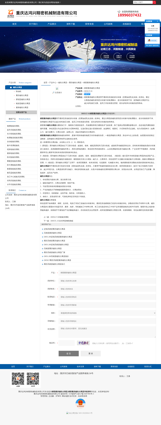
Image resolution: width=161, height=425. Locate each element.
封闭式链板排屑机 (14, 181)
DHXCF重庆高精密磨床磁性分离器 (57, 260)
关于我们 (33, 24)
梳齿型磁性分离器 (23, 103)
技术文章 (80, 367)
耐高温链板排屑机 (14, 173)
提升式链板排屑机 (14, 130)
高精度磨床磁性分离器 (53, 233)
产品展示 (52, 24)
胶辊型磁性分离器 (23, 99)
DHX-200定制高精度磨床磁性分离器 (58, 237)
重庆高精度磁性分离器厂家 (54, 252)
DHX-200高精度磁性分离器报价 (56, 256)
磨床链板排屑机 (13, 153)
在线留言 (127, 24)
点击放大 (58, 92)
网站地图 (65, 396)
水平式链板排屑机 (14, 184)
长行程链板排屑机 (14, 134)
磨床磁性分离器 (22, 107)
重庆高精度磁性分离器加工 (54, 264)
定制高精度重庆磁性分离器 (54, 229)
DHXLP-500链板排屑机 (60, 217)
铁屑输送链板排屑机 (15, 138)
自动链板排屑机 (13, 142)
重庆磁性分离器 (22, 95)
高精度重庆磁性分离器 (53, 248)
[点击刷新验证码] (83, 343)
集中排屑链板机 (13, 145)
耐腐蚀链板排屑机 (14, 169)
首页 (14, 24)
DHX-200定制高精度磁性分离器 (56, 245)
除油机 (18, 91)
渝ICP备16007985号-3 (85, 394)
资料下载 (70, 24)
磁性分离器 (17, 87)
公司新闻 (108, 24)
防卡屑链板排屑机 (14, 165)
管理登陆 (44, 396)
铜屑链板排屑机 (13, 126)
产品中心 (52, 83)
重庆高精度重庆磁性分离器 (54, 241)
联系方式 (147, 367)
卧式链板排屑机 (13, 157)
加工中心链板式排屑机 (16, 177)
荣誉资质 (89, 24)
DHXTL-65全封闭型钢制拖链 (62, 221)
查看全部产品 (21, 112)
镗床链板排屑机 (13, 149)
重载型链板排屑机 (14, 161)
